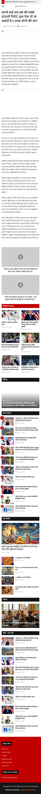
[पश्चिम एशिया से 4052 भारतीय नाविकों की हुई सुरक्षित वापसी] (8, 500)
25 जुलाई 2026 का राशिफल (23, 558)
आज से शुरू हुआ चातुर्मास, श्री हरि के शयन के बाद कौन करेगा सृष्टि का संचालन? (20, 548)
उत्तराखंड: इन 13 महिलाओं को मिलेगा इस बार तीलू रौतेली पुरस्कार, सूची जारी (26, 419)
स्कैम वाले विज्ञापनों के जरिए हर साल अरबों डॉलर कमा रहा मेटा (26, 507)
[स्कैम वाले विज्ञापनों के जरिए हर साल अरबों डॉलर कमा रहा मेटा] (8, 509)
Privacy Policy (6, 752)
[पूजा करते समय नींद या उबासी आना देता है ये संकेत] (8, 590)
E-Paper (4, 756)
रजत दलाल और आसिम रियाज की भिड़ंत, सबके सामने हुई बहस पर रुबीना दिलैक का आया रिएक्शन (20, 404)
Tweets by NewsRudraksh (9, 777)
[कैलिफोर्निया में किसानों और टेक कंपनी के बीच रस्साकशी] (30, 360)
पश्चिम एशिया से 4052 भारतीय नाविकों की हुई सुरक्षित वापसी (26, 497)
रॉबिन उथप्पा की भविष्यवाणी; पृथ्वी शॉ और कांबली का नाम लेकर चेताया (26, 468)
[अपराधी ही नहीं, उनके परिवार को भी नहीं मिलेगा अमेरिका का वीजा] (11, 360)
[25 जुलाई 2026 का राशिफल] (8, 561)
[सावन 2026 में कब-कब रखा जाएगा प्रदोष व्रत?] (8, 571)
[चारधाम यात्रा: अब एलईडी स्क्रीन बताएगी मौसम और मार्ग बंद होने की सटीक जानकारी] (8, 431)
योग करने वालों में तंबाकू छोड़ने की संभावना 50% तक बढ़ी (19, 624)
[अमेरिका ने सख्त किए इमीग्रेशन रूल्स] (11, 315)
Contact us (5, 766)
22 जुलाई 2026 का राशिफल (23, 577)
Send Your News (7, 762)
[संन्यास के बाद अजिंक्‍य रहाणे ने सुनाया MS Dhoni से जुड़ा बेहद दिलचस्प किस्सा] (8, 460)
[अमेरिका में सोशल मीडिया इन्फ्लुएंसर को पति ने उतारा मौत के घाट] (30, 338)
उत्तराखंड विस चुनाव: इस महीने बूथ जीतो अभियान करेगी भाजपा (25, 439)
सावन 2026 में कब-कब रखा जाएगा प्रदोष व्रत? (26, 568)
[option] (20, 396)
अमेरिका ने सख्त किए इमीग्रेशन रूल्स (10, 323)
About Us (5, 749)
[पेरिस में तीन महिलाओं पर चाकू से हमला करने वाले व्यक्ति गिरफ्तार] (11, 338)
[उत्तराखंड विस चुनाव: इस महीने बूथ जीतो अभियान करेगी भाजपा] (8, 441)
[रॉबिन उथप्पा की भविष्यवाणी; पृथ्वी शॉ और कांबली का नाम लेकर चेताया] (8, 470)
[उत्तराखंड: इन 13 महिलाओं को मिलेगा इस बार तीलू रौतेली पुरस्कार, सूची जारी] (8, 421)
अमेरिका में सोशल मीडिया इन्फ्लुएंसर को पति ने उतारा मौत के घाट (30, 347)
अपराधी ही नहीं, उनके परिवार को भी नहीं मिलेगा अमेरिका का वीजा (10, 368)
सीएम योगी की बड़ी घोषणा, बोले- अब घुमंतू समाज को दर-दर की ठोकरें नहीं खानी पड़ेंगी (27, 448)
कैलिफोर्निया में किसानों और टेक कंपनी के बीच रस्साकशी (29, 368)
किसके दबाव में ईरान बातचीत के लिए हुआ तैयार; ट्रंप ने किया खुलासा (29, 324)
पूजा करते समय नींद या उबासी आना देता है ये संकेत (27, 588)
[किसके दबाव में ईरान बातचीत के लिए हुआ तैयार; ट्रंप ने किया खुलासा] (30, 315)
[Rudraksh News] (20, 6)
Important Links (6, 759)
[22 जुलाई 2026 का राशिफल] (8, 580)
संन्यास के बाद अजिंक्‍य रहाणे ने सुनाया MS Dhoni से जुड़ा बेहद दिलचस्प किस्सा (26, 458)
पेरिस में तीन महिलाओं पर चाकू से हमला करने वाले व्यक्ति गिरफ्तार (10, 346)
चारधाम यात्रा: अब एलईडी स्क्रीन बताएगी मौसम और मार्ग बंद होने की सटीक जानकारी (26, 429)
